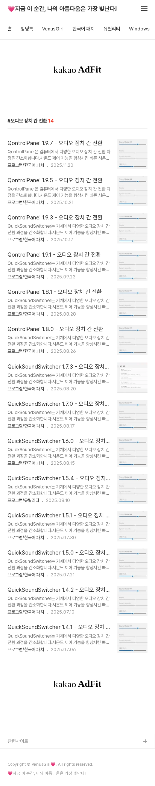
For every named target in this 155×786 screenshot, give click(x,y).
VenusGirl (53, 29)
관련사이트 (18, 741)
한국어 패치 (83, 29)
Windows (139, 29)
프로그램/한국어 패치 (26, 165)
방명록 (27, 29)
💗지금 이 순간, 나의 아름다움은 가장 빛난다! (62, 9)
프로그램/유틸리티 (23, 500)
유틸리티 (111, 29)
